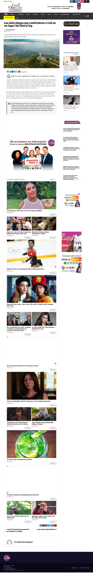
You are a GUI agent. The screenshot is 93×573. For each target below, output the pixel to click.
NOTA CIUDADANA (76, 14)
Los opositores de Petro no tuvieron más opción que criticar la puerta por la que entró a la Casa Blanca (71, 149)
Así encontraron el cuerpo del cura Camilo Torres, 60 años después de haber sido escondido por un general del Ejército (71, 158)
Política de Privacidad (84, 567)
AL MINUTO (12, 14)
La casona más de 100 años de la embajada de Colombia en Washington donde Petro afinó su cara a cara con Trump (70, 177)
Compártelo (24, 72)
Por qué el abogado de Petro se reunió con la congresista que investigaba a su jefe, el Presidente (71, 130)
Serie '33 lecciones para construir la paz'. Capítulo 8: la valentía (18, 530)
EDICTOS (56, 14)
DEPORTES (35, 14)
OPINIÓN (42, 14)
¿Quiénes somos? (74, 567)
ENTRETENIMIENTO (65, 14)
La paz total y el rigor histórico (46, 529)
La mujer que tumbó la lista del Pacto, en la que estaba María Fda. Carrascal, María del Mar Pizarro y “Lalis (71, 139)
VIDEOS (49, 14)
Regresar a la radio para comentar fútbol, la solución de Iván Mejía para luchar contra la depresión (71, 168)
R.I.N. (17, 17)
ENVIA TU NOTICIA (9, 17)
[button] (85, 16)
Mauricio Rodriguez (10, 29)
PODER (28, 14)
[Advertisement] (31, 127)
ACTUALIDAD (20, 14)
